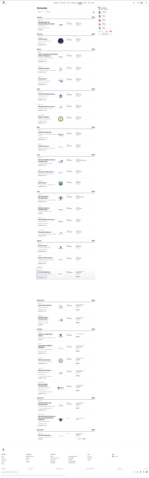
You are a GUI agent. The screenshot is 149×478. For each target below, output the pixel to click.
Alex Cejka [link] (78, 359)
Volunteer (70, 459)
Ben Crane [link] (84, 160)
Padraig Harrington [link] (80, 197)
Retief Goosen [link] (79, 106)
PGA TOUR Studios (72, 461)
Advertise (28, 462)
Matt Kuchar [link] (78, 434)
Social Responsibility (72, 456)
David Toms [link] (78, 39)
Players (85, 2)
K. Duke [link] (103, 19)
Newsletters (53, 461)
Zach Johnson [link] (79, 55)
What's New (53, 462)
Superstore (89, 458)
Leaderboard (56, 2)
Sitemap (146, 468)
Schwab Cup (73, 2)
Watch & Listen (63, 2)
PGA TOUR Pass (71, 462)
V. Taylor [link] (103, 23)
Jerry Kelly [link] (78, 220)
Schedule (80, 3)
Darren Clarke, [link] (79, 160)
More (93, 3)
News (68, 2)
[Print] (93, 12)
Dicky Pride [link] (78, 182)
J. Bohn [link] (103, 27)
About (2, 456)
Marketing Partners (30, 456)
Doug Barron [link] (78, 318)
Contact (3, 462)
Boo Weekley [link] (78, 133)
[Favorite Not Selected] (110, 12)
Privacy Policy (3, 468)
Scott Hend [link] (78, 146)
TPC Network (4, 460)
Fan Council (53, 459)
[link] (48, 24)
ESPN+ (52, 456)
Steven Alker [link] (78, 68)
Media (27, 460)
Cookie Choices (119, 468)
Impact (2, 463)
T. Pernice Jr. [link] (104, 11)
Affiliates (28, 458)
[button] (40, 12)
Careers (3, 458)
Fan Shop (89, 456)
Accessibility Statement (59, 468)
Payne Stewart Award (55, 458)
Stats (89, 2)
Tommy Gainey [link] (79, 347)
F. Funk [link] (103, 15)
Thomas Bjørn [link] (79, 371)
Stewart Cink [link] (78, 23)
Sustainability (71, 458)
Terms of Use (31, 468)
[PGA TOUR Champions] (3, 2)
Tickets (88, 460)
